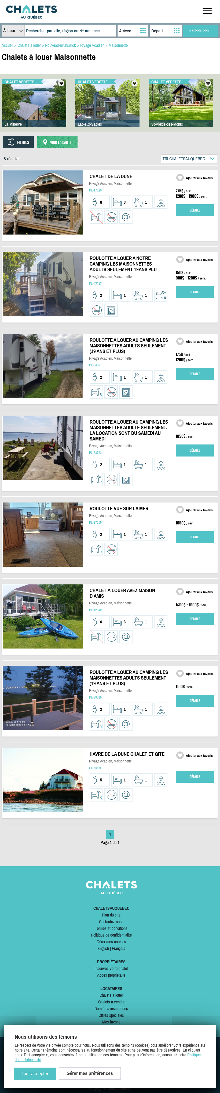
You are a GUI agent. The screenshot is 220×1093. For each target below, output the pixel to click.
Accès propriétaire (111, 975)
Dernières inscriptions (111, 1008)
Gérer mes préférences (90, 1073)
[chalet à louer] (31, 17)
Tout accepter (35, 1073)
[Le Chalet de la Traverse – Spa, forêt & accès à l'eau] (107, 108)
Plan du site (111, 914)
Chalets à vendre (111, 1001)
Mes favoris (111, 1021)
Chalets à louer (111, 995)
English (103, 948)
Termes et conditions (111, 928)
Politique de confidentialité (111, 935)
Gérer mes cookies (111, 941)
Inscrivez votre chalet (111, 968)
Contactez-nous (111, 921)
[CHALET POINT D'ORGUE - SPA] (181, 108)
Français (118, 948)
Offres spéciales (111, 1015)
